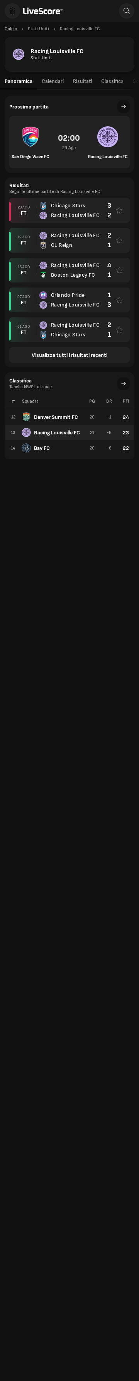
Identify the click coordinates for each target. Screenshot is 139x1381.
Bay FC (42, 448)
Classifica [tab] (112, 81)
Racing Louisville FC (57, 432)
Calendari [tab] (53, 81)
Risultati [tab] (82, 81)
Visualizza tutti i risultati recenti (69, 355)
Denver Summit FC (56, 417)
